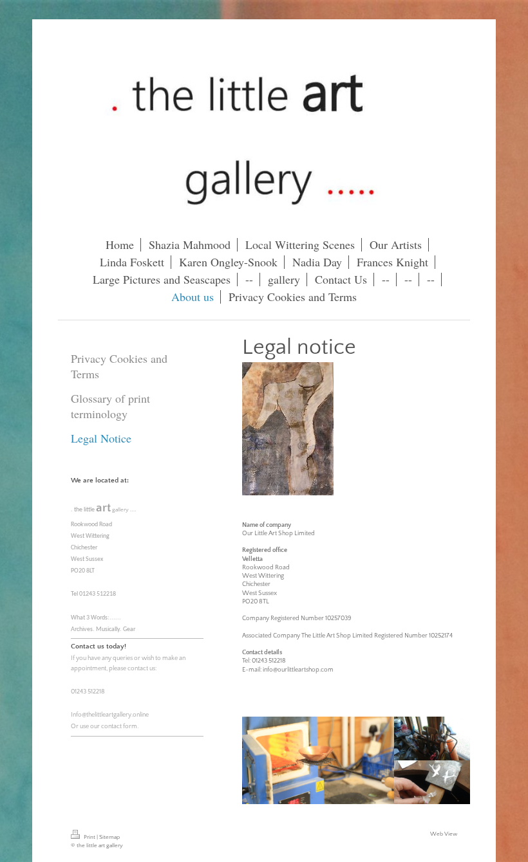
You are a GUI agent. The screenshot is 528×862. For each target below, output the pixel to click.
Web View (443, 833)
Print (89, 837)
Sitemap (109, 837)
